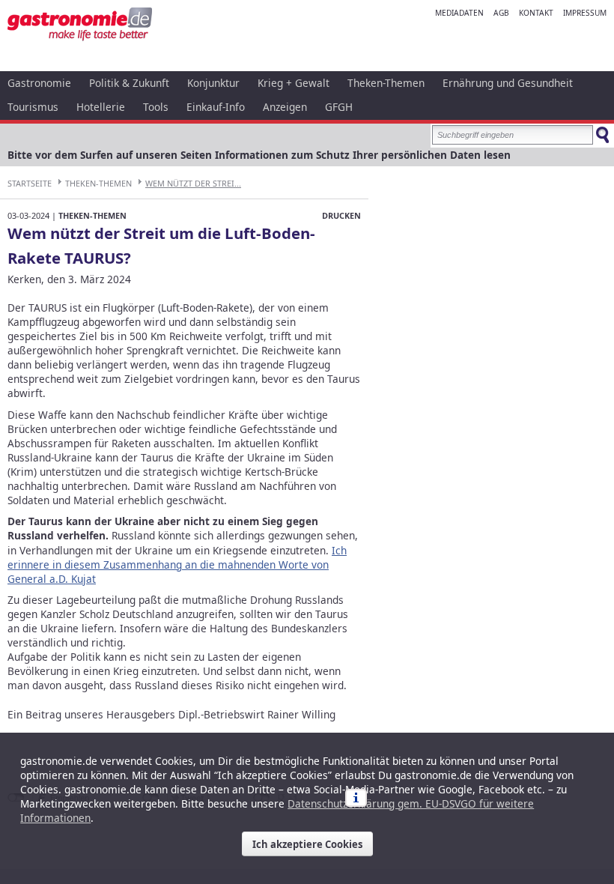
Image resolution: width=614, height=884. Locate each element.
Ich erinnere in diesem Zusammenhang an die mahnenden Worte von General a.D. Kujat (177, 564)
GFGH (339, 107)
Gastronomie (39, 83)
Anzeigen (285, 107)
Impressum (585, 12)
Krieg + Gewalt (293, 83)
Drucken (341, 215)
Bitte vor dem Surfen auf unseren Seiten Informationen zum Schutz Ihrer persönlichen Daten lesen (259, 155)
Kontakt (536, 12)
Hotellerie (100, 107)
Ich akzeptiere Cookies (307, 844)
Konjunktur (213, 83)
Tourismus (32, 107)
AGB (501, 12)
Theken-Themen (386, 83)
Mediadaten (459, 12)
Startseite (29, 183)
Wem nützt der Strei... (193, 183)
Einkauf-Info (215, 107)
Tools (155, 107)
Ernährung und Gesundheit (508, 83)
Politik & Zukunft (129, 83)
